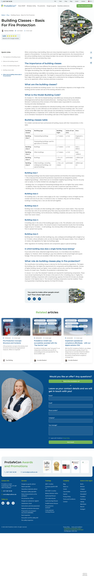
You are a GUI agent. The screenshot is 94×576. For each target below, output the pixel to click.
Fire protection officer (27, 498)
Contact (65, 501)
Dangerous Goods (40, 320)
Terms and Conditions (69, 499)
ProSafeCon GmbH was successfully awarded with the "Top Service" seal (45, 343)
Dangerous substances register (30, 501)
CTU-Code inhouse (50, 498)
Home (3, 15)
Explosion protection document (30, 508)
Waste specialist (25, 486)
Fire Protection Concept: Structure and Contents (12, 342)
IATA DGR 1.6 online (50, 491)
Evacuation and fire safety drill (29, 518)
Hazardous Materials (72, 323)
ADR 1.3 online (49, 484)
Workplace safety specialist (28, 491)
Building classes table (7, 70)
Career (65, 489)
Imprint (65, 494)
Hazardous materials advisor (29, 489)
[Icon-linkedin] (2, 503)
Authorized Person (50, 496)
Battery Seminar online (51, 493)
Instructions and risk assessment (30, 506)
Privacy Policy (66, 438)
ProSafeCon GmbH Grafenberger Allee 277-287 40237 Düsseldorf (9, 485)
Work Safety (52, 323)
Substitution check (26, 503)
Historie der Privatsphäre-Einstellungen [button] (73, 529)
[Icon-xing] (8, 503)
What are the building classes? (9, 61)
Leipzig (82, 501)
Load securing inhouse (51, 501)
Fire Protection (8, 320)
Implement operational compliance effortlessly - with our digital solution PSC (77, 343)
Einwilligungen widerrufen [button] (70, 531)
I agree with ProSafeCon (60, 438)
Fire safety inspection (27, 520)
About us (65, 486)
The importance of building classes (10, 57)
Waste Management (40, 323)
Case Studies (66, 491)
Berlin (81, 484)
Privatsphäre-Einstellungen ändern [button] (72, 528)
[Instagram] (13, 503)
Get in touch (70, 442)
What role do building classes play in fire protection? (11, 75)
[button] (85, 6)
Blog (8, 15)
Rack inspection (25, 515)
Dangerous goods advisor (28, 484)
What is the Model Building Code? (10, 65)
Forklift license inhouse (51, 503)
